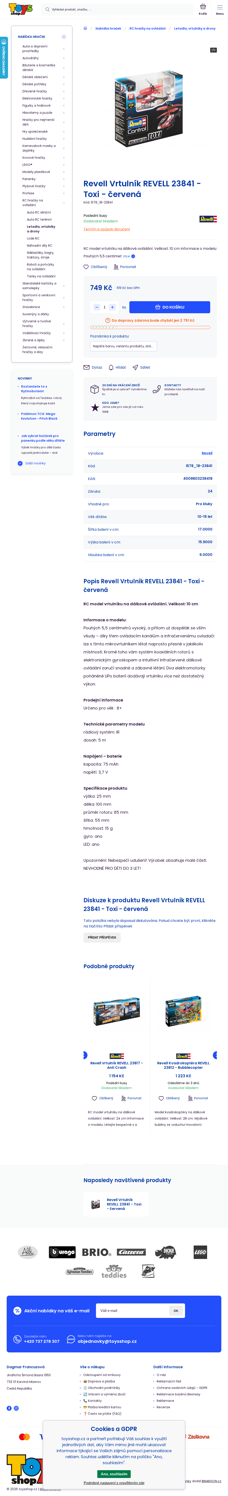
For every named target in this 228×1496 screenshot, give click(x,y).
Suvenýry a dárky (35, 314)
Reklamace (165, 1400)
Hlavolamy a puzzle (37, 112)
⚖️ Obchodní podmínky (101, 1388)
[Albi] (27, 1252)
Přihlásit (176, 1311)
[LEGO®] (200, 1252)
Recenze (163, 1407)
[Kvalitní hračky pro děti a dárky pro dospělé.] (85, 28)
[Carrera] (131, 1252)
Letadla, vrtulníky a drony (195, 28)
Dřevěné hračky (34, 91)
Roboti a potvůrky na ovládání (40, 266)
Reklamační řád (169, 1381)
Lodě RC (33, 238)
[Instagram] (16, 1408)
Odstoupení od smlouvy (102, 1375)
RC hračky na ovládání (148, 28)
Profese (28, 193)
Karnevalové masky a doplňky (39, 148)
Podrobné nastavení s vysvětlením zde (114, 1483)
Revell (207, 453)
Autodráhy (30, 58)
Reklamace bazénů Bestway (178, 1394)
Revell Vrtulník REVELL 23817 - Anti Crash (116, 1065)
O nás (161, 1375)
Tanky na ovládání (41, 276)
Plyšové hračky (33, 186)
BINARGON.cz (211, 1481)
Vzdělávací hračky (36, 333)
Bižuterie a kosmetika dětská (38, 67)
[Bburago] (62, 1252)
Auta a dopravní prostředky (34, 48)
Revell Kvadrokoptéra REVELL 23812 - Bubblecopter (183, 1065)
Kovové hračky (33, 157)
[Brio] (96, 1252)
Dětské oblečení (35, 77)
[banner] (20, 9)
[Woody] (148, 1271)
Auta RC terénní (39, 219)
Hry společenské (35, 131)
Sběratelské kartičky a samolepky (39, 285)
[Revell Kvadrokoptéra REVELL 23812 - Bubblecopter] (183, 1011)
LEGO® (27, 165)
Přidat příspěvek (102, 937)
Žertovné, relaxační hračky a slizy (37, 349)
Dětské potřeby (34, 84)
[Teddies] (114, 1271)
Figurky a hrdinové (36, 105)
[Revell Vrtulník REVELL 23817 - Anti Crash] (117, 1011)
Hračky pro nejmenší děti (38, 122)
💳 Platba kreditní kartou (102, 1407)
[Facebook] (9, 1408)
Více (126, 256)
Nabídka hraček (108, 28)
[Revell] (208, 221)
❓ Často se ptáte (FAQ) (102, 1413)
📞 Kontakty (92, 1400)
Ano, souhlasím (114, 1474)
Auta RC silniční (39, 212)
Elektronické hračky (37, 98)
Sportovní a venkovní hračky (38, 297)
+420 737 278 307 (41, 1341)
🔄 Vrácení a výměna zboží (104, 1394)
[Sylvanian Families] (79, 1271)
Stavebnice (31, 307)
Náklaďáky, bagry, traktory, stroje (40, 255)
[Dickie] (165, 1252)
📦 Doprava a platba (99, 1381)
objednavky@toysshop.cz (107, 1341)
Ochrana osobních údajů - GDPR (182, 1388)
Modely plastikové (36, 172)
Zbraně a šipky (33, 340)
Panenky (29, 179)
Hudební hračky (34, 138)
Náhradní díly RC (39, 245)
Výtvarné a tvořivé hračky (36, 323)
